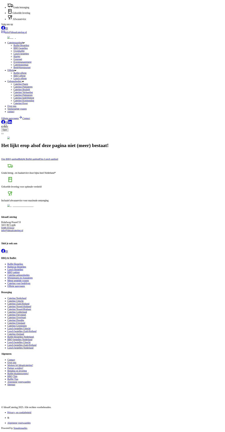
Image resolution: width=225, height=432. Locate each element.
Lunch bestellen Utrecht (18, 328)
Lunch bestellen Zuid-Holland (21, 331)
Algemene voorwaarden (19, 382)
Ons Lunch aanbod (48, 159)
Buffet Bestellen (21, 45)
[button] (115, 42)
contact (10, 111)
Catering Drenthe (15, 320)
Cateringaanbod (15, 42)
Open (4, 130)
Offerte (10, 70)
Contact (26, 118)
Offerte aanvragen (16, 286)
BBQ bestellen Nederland (19, 339)
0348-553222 (7, 227)
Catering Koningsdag (23, 100)
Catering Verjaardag (23, 92)
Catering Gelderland (17, 312)
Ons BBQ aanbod (10, 159)
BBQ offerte (19, 75)
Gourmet (17, 59)
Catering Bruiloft (21, 89)
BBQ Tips (12, 376)
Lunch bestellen (21, 53)
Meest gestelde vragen (18, 280)
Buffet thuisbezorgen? (18, 373)
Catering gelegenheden (18, 275)
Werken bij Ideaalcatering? (20, 365)
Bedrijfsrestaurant (21, 67)
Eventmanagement (22, 62)
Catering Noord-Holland (19, 306)
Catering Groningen (17, 325)
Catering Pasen (20, 84)
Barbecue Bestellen (16, 266)
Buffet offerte (19, 73)
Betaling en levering (17, 370)
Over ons (11, 106)
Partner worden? (15, 368)
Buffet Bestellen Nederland (20, 336)
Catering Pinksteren (22, 86)
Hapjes (16, 56)
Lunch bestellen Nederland (20, 348)
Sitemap (11, 384)
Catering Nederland (16, 298)
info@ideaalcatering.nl (12, 230)
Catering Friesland (16, 323)
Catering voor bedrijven (18, 283)
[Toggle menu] (2, 133)
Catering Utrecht (15, 301)
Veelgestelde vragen (17, 109)
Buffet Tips (12, 379)
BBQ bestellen (20, 48)
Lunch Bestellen (15, 269)
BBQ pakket (13, 272)
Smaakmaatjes (20, 428)
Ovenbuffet (18, 51)
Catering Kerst (20, 103)
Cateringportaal (20, 64)
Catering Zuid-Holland (18, 303)
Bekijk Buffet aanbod (29, 159)
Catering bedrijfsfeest (23, 98)
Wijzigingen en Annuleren (20, 278)
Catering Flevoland (16, 314)
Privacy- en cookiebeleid (19, 412)
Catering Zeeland (15, 334)
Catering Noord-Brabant (19, 309)
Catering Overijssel (16, 317)
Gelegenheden (14, 81)
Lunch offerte (20, 78)
